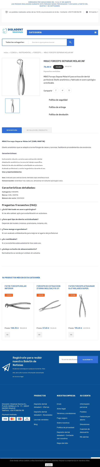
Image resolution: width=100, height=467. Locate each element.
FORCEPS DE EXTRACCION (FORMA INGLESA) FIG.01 (48, 287)
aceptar (49, 465)
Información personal (85, 405)
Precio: (7, 328)
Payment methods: (9, 415)
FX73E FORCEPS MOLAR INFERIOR (15, 287)
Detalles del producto (37, 130)
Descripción (12, 130)
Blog (36, 424)
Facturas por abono (85, 418)
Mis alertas (84, 437)
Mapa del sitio (62, 443)
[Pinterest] (69, 90)
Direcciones (84, 424)
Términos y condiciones (66, 413)
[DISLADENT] (50, 4)
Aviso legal (61, 409)
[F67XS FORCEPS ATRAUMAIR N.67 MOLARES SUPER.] (71, 334)
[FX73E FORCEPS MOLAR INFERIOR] (7, 334)
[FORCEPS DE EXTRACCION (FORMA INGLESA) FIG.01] (39, 334)
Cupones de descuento (85, 430)
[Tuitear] (62, 90)
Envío (59, 404)
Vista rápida (18, 309)
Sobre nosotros (63, 423)
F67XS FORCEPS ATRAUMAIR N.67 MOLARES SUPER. (81, 287)
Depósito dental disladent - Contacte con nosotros (65, 435)
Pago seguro (62, 418)
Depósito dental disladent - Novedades (43, 413)
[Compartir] (55, 90)
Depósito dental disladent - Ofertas (41, 405)
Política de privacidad (65, 427)
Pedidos (83, 412)
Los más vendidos (41, 420)
